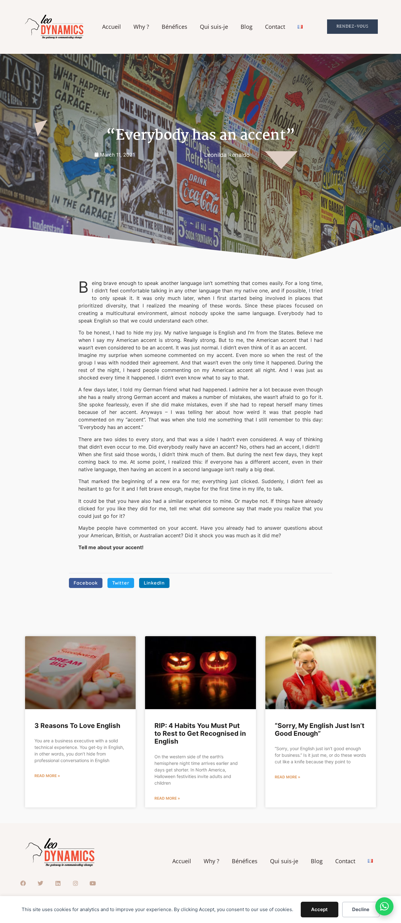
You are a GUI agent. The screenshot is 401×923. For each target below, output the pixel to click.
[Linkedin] (58, 883)
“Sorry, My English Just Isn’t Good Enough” (319, 729)
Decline (360, 909)
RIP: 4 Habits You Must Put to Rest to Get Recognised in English (200, 733)
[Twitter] (40, 883)
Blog (247, 26)
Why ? (141, 26)
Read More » (47, 775)
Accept (319, 909)
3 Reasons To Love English (77, 726)
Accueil (111, 26)
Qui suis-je (214, 26)
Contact (275, 26)
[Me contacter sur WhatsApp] (384, 906)
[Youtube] (92, 883)
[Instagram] (75, 883)
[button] (85, 583)
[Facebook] (23, 883)
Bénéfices (174, 26)
